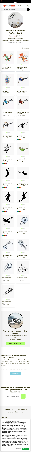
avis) (15, 35)
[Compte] (24, 5)
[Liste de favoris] (21, 5)
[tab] (6, 64)
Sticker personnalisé (14, 343)
